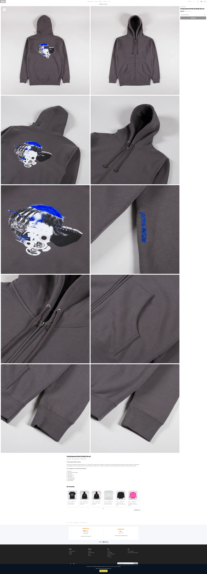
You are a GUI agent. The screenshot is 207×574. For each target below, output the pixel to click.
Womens (100, 1)
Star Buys (70, 552)
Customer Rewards (72, 551)
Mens (96, 1)
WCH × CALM (109, 556)
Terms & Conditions (131, 551)
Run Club (108, 555)
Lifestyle (105, 1)
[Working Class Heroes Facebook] (70, 564)
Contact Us (90, 551)
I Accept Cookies (103, 570)
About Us (108, 551)
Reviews (89, 555)
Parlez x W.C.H (90, 1)
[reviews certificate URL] (103, 541)
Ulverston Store (109, 552)
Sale (109, 1)
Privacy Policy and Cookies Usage (133, 552)
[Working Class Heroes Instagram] (74, 564)
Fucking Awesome (183, 6)
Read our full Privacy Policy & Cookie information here (103, 568)
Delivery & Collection (91, 552)
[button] (139, 500)
